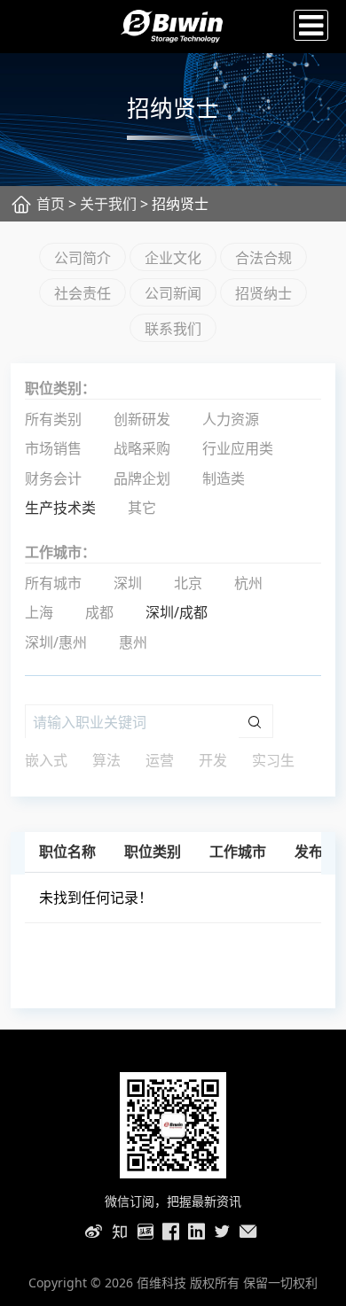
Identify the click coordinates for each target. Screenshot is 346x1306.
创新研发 (142, 419)
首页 (50, 204)
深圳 (128, 583)
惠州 (133, 642)
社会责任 (82, 293)
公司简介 (82, 258)
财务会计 (53, 478)
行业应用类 (237, 448)
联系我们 (173, 328)
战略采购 (142, 448)
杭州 (248, 583)
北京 (188, 583)
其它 (142, 507)
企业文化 (173, 258)
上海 (39, 612)
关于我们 (108, 204)
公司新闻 (173, 293)
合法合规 (263, 258)
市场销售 (53, 448)
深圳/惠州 (56, 642)
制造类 (223, 478)
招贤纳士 (263, 293)
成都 (99, 612)
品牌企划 (142, 478)
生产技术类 (60, 507)
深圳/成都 (176, 612)
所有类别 (53, 419)
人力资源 (230, 419)
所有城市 (53, 583)
